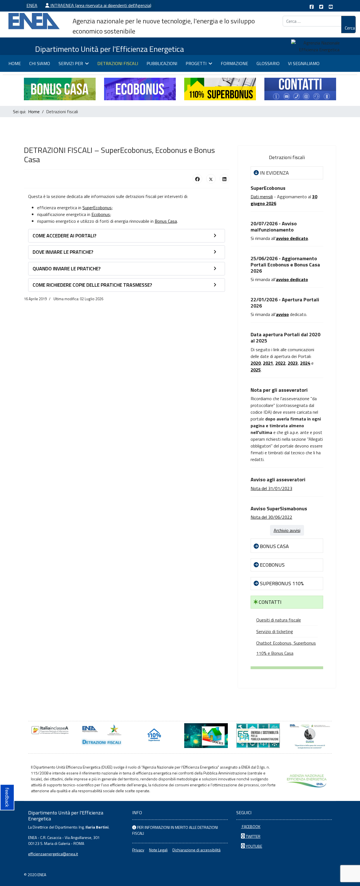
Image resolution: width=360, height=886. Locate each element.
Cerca (350, 28)
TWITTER (252, 836)
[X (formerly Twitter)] (211, 179)
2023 (293, 363)
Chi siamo (39, 63)
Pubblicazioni (162, 63)
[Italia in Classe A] (50, 730)
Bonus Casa (166, 221)
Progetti (196, 63)
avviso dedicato (292, 279)
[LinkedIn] (224, 179)
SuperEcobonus (97, 207)
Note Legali (158, 850)
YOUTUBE (253, 846)
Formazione (234, 63)
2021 (268, 363)
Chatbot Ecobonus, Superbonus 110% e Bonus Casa (286, 648)
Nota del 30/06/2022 (271, 517)
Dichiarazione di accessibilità (196, 850)
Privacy (138, 850)
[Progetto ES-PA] (258, 735)
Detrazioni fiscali (117, 63)
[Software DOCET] (206, 735)
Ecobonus (100, 214)
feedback (7, 797)
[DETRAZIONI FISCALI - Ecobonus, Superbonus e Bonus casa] (154, 735)
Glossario (268, 63)
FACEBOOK (250, 826)
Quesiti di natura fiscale (278, 619)
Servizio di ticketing (274, 631)
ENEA (31, 5)
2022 (280, 363)
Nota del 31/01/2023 (271, 488)
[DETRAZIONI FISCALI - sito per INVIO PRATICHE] (102, 735)
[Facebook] (197, 179)
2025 (256, 369)
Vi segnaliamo (304, 63)
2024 (305, 363)
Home (14, 63)
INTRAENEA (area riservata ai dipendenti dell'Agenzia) (100, 5)
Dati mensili (262, 196)
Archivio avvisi (287, 530)
